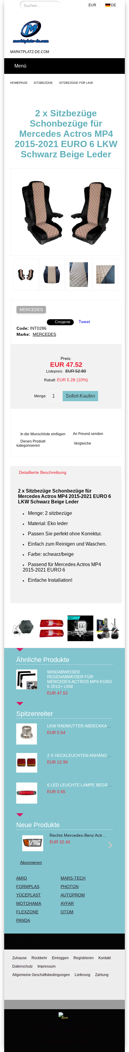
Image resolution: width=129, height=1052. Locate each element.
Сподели (62, 322)
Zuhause (19, 958)
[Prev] (20, 628)
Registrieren (84, 958)
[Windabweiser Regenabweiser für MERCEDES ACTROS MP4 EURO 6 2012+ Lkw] (26, 687)
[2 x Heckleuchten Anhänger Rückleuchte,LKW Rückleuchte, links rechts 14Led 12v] (26, 771)
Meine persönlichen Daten (67, 1040)
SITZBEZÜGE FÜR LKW (76, 82)
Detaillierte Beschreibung (42, 472)
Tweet (84, 321)
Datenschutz (22, 966)
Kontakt (104, 958)
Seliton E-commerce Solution (92, 1004)
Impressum (47, 966)
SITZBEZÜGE (43, 82)
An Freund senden (88, 434)
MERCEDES (31, 309)
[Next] (112, 628)
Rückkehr (39, 958)
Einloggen (60, 958)
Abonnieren (31, 862)
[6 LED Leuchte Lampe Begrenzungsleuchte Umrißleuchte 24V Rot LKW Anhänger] (26, 802)
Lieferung (82, 975)
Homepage (19, 82)
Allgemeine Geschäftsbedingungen (41, 975)
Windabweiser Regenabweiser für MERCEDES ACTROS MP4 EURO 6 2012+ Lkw (79, 679)
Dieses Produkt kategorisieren (30, 443)
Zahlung (102, 975)
